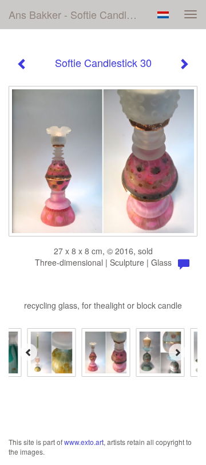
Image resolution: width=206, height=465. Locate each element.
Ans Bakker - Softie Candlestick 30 (79, 14)
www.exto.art (84, 442)
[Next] (177, 352)
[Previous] (28, 352)
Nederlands (162, 14)
